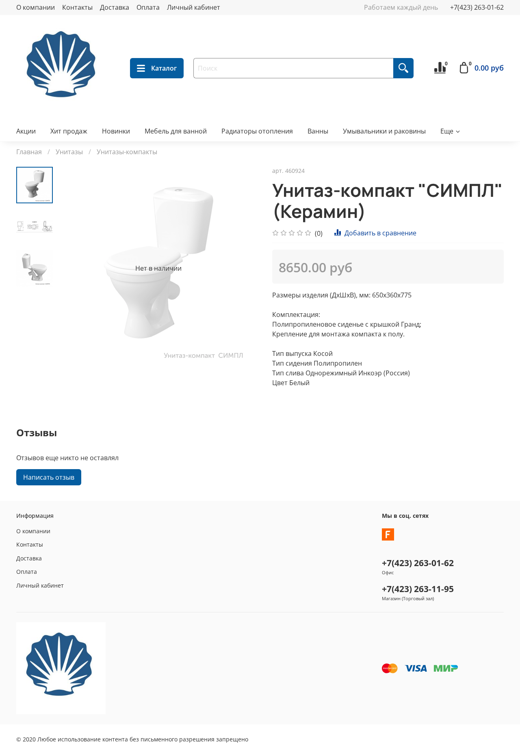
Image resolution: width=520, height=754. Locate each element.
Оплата (148, 7)
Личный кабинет (193, 7)
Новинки (116, 131)
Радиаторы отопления (257, 131)
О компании (35, 7)
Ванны (318, 131)
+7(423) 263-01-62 (477, 7)
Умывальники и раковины (384, 131)
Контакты (77, 7)
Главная (29, 151)
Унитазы (69, 151)
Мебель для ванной (176, 131)
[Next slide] (244, 268)
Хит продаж (68, 131)
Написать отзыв (48, 477)
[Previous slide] (73, 268)
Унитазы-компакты (127, 151)
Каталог (164, 68)
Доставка (114, 7)
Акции (26, 131)
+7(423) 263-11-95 (418, 589)
